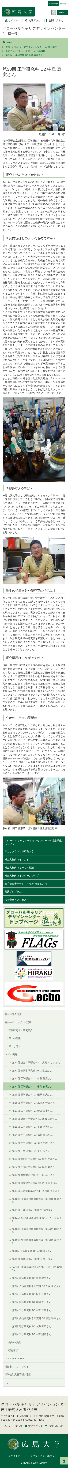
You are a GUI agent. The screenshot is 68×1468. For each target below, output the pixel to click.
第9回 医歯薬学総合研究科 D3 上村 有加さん (36, 1268)
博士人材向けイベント (17, 859)
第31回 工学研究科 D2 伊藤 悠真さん (32, 1078)
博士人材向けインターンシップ (22, 875)
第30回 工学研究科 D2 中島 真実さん (32, 1086)
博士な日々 (14, 1046)
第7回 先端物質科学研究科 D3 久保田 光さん (36, 1286)
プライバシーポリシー (45, 1455)
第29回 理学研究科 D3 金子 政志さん (32, 1094)
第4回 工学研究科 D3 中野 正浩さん (31, 1310)
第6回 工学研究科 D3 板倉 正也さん (31, 1294)
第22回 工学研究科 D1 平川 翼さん (31, 1151)
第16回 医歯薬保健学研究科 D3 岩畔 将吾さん (36, 1200)
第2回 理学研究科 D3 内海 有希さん (31, 1326)
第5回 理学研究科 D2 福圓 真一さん (31, 1302)
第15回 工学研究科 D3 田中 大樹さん (32, 1210)
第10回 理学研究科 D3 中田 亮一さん (32, 1259)
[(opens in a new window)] (34, 973)
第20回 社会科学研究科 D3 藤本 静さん (33, 1166)
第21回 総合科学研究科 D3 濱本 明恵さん (35, 1158)
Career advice (16, 1358)
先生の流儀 (14, 1342)
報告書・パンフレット (17, 1366)
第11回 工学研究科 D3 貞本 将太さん (32, 1251)
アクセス (36, 20)
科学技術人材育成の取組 (18, 1374)
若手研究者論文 (13, 1014)
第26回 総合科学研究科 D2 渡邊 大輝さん (35, 1118)
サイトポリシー (19, 1455)
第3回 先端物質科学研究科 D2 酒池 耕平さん (36, 1318)
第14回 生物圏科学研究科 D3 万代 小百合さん (36, 1220)
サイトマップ (15, 20)
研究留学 (13, 1350)
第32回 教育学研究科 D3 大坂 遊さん (32, 1070)
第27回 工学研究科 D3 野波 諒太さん (32, 1110)
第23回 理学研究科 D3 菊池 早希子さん (33, 1142)
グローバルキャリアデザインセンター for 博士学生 (31, 47)
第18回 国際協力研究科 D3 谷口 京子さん (35, 1183)
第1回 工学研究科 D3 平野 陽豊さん (31, 1334)
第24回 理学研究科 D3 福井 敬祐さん (32, 1134)
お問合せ (56, 20)
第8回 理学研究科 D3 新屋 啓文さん (31, 1278)
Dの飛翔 (41, 51)
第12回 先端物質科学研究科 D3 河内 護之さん (36, 1241)
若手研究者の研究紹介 (20, 1030)
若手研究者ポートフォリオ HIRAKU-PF (26, 883)
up (64, 1461)
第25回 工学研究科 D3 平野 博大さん (32, 1126)
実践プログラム (13, 891)
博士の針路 (14, 1038)
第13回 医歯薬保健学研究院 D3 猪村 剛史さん (36, 1230)
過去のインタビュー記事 (17, 51)
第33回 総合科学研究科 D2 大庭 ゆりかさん (36, 1062)
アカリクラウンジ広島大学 (19, 851)
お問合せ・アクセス (16, 899)
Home (9, 42)
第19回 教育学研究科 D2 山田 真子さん (33, 1175)
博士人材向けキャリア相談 (19, 867)
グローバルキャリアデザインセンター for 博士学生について (33, 842)
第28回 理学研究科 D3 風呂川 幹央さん (33, 1102)
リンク (8, 1382)
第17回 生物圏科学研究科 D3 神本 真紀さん (36, 1191)
